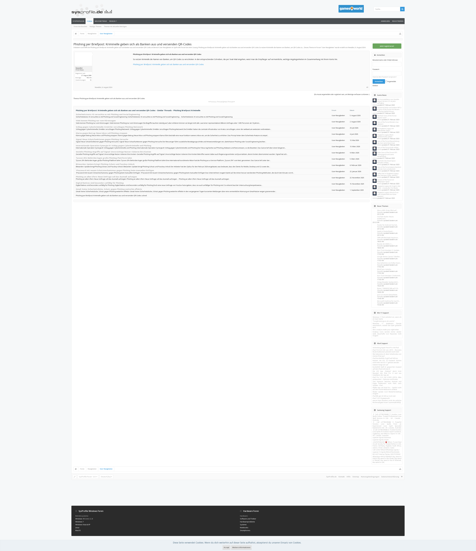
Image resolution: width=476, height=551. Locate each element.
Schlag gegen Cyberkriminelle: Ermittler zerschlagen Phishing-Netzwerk (109, 127)
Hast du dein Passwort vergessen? (385, 77)
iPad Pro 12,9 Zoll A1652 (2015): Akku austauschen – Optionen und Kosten (387, 378)
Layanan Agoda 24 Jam (381, 440)
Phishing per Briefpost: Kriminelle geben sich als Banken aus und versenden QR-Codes (168, 64)
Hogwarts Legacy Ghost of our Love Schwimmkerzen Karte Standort (388, 194)
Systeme (243, 524)
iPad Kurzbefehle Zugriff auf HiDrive (385, 358)
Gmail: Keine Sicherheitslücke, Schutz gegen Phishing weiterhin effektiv (109, 189)
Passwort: (376, 69)
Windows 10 (79, 519)
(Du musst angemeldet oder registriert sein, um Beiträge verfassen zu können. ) (342, 94)
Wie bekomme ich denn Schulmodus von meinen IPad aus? (387, 355)
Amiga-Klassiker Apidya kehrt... (388, 282)
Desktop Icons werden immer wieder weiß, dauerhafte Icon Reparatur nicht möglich (387, 334)
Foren (89, 21)
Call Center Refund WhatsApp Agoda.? (386, 450)
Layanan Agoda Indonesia (382, 437)
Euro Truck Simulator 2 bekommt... (389, 276)
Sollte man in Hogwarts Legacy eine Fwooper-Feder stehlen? (388, 174)
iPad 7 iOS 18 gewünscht (381, 398)
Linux (77, 527)
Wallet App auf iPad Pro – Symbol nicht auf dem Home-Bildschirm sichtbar (387, 389)
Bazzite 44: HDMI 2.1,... (385, 244)
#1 (367, 87)
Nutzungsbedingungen (370, 477)
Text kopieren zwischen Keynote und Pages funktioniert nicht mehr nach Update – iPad (387, 383)
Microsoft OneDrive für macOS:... (388, 301)
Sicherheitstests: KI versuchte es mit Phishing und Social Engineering (108, 114)
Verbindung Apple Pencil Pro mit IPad (386, 348)
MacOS (78, 530)
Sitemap (355, 477)
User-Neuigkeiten (328, 47)
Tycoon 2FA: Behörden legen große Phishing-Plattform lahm (104, 158)
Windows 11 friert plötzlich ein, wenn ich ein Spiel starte (387, 318)
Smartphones (245, 530)
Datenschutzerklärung (390, 477)
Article (375, 105)
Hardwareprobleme (247, 522)
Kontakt (342, 477)
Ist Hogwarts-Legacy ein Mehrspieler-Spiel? (385, 129)
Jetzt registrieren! (387, 46)
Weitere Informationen (241, 547)
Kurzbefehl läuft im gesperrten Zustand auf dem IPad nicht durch (387, 368)
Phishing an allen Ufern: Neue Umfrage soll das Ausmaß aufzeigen (106, 176)
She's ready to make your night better (386, 330)
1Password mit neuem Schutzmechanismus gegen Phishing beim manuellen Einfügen (115, 170)
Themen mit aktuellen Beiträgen (115, 26)
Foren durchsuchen (80, 26)
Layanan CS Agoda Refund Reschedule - (386, 452)
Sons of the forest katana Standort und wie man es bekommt (389, 168)
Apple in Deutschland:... (385, 231)
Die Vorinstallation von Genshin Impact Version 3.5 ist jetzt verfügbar (388, 101)
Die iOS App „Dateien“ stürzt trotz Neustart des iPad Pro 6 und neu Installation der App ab (387, 373)
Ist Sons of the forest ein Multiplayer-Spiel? (385, 181)
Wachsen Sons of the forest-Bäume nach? (387, 117)
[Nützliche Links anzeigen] (400, 33)
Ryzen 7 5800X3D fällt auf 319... (388, 288)
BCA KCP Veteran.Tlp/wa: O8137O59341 (387, 454)
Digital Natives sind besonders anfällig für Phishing (100, 183)
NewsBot (380, 212)
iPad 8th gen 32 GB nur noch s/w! (384, 396)
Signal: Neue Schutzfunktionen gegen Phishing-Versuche (102, 139)
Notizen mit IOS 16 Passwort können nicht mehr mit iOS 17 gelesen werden (387, 361)
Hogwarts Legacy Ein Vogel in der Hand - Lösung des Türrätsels (388, 187)
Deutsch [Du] (106, 477)
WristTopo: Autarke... (384, 269)
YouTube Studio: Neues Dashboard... (385, 218)
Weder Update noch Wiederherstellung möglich (387, 393)
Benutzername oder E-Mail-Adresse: (385, 60)
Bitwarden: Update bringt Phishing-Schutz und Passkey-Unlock (105, 164)
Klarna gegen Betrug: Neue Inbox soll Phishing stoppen (101, 133)
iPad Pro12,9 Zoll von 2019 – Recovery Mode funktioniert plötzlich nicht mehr (387, 351)
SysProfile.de (78, 21)
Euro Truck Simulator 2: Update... (388, 250)
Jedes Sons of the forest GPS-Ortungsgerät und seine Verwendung (387, 154)
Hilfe (348, 477)
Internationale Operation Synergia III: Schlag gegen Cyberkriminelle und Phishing (113, 145)
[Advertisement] (113, 68)
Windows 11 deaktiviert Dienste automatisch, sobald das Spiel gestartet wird (387, 325)
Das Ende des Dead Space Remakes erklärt (386, 162)
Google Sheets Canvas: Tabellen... (389, 257)
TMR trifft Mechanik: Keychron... (388, 238)
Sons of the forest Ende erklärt (387, 147)
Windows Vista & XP (82, 524)
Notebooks (244, 527)
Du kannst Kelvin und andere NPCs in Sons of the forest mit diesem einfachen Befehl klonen (389, 109)
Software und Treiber (248, 519)
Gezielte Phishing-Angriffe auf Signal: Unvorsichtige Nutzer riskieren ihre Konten (113, 151)
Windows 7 (79, 522)
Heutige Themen (95, 26)
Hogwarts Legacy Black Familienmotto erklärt (385, 136)
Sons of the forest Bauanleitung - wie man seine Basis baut (388, 142)
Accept (226, 547)
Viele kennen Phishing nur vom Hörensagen (96, 120)
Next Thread (228, 102)
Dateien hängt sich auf (380, 365)
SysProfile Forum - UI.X (87, 477)
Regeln (112, 21)
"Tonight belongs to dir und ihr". (384, 321)
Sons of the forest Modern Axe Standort (388, 123)
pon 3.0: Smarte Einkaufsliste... (387, 295)
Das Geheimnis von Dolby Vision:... (389, 263)
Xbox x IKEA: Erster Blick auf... (387, 210)
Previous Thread (216, 102)
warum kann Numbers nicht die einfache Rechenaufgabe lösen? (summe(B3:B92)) (387, 401)
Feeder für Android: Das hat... (387, 225)
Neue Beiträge (101, 21)
